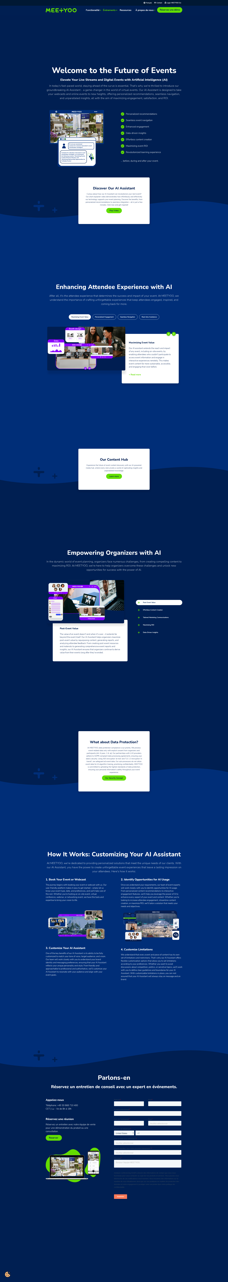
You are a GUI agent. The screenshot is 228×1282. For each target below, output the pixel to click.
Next (174, 334)
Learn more (114, 476)
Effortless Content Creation (153, 610)
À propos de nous (144, 10)
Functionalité (92, 10)
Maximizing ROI (148, 625)
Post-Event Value (149, 602)
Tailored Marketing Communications (156, 617)
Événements (109, 10)
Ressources (125, 10)
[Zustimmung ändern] (7, 1274)
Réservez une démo (170, 9)
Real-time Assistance (149, 317)
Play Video (114, 210)
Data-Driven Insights (150, 632)
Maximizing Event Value (79, 317)
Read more (136, 374)
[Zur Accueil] (62, 10)
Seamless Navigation (127, 317)
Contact (159, 3)
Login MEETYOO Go (174, 3)
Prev (168, 334)
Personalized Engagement (104, 317)
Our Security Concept (114, 778)
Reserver (54, 1137)
